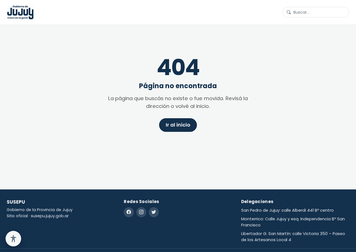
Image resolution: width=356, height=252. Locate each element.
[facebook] (129, 212)
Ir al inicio (178, 124)
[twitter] (154, 212)
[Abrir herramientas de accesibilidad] (13, 238)
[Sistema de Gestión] (20, 12)
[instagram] (141, 212)
